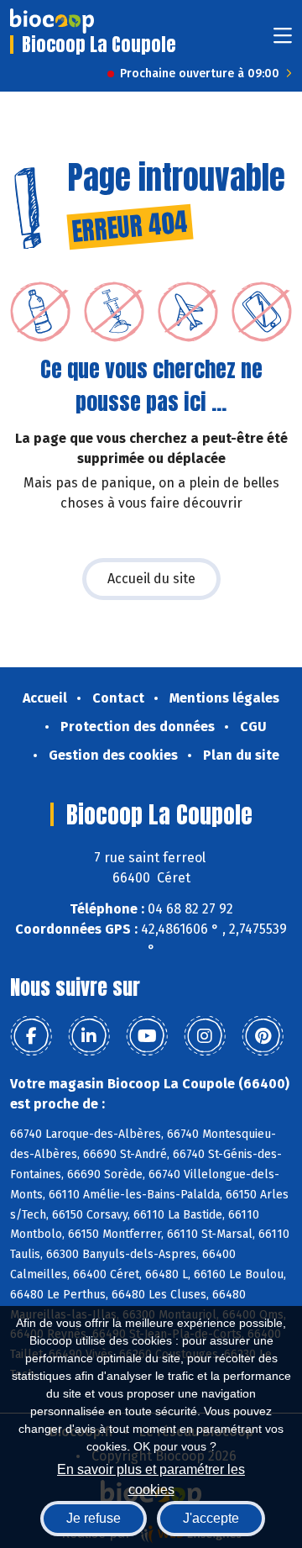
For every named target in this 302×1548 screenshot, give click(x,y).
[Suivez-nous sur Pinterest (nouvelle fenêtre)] (263, 1036)
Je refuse (93, 1518)
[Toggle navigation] (282, 40)
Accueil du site (151, 579)
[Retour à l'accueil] (52, 21)
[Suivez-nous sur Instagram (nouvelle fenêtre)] (205, 1036)
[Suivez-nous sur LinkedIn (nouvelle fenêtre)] (89, 1036)
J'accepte (211, 1518)
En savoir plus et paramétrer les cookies (151, 1477)
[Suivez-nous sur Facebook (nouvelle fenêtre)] (31, 1036)
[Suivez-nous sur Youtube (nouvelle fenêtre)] (147, 1036)
